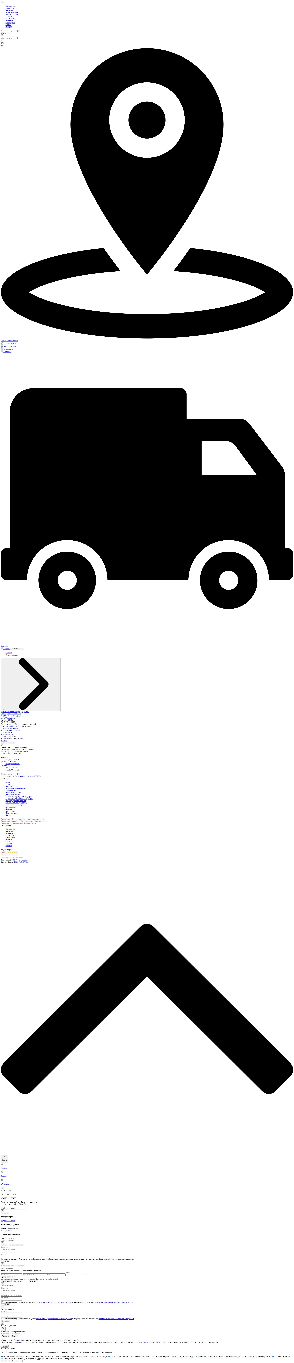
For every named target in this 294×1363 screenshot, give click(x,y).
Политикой (143, 1342)
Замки (8, 782)
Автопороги (10, 811)
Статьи (8, 842)
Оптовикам (8, 349)
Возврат (9, 846)
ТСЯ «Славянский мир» (20, 860)
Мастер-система (9, 346)
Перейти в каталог (8, 749)
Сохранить (5, 1361)
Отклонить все (16, 1361)
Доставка (9, 831)
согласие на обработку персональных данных (54, 1259)
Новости (9, 839)
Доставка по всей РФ (9, 724)
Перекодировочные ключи (16, 801)
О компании (10, 829)
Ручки (8, 784)
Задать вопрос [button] (6, 850)
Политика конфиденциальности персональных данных (22, 819)
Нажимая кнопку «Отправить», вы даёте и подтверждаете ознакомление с (68, 1259)
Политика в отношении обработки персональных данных (23, 821)
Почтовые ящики (12, 813)
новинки (9, 653)
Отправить (33, 1281)
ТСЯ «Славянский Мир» (10, 730)
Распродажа (10, 837)
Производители (9, 343)
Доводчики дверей (13, 794)
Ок (3, 1208)
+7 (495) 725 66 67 (8, 716)
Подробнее (5, 1336)
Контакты (5, 739)
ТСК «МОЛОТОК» (21, 862)
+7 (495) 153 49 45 (8, 1221)
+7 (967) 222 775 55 (8, 1198)
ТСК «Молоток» (7, 734)
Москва (21, 739)
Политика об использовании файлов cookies (18, 823)
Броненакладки (12, 790)
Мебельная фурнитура (14, 805)
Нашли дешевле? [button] (17, 649)
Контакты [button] (7, 352)
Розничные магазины (9, 728)
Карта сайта (5, 776)
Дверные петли (12, 786)
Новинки (9, 833)
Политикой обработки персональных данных (116, 1259)
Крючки (9, 809)
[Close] (3, 1329)
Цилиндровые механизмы (16, 788)
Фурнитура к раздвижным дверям (19, 797)
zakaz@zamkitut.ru (8, 718)
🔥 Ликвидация (12, 655)
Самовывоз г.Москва (9, 726)
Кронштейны (11, 807)
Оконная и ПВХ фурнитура (16, 803)
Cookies (17, 1334)
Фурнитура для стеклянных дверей (19, 799)
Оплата (6, 649)
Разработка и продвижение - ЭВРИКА (26, 776)
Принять (14, 1336)
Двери (8, 815)
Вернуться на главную (25, 749)
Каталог (5, 709)
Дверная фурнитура (13, 792)
